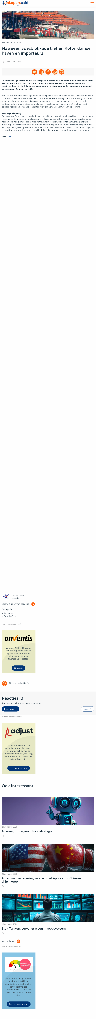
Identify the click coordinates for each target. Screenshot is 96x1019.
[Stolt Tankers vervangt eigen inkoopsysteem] (48, 914)
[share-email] (61, 72)
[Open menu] (92, 3)
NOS (10, 136)
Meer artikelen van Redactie (15, 604)
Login (86, 709)
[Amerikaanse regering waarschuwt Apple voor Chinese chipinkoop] (48, 865)
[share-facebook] (48, 72)
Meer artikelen (8, 941)
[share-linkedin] (41, 72)
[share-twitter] (34, 72)
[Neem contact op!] (18, 748)
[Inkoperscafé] (15, 3)
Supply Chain (10, 616)
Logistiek (8, 613)
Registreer (9, 709)
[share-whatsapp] (54, 72)
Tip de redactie (17, 683)
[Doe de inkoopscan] (18, 981)
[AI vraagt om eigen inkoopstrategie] (48, 817)
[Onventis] (18, 651)
